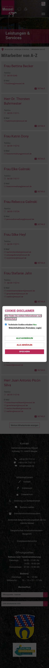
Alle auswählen (24, 338)
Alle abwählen (24, 345)
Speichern (24, 351)
